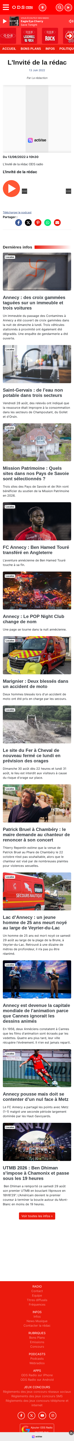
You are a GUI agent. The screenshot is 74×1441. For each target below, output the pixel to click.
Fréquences (37, 1304)
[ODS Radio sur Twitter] (31, 1415)
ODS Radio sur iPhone (37, 1375)
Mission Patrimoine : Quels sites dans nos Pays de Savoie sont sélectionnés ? (36, 473)
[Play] (5, 21)
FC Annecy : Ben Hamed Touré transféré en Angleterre (36, 550)
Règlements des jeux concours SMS (37, 1396)
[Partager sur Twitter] (27, 224)
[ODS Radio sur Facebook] (21, 1415)
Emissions (37, 1342)
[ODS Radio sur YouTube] (42, 1415)
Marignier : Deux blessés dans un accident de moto (35, 684)
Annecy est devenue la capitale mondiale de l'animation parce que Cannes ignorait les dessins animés (36, 1013)
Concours (37, 1346)
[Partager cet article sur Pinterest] (37, 224)
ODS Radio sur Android (37, 1379)
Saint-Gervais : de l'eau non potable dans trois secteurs (33, 392)
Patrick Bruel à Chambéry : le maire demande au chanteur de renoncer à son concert (36, 834)
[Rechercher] (59, 7)
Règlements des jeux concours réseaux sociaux (37, 1391)
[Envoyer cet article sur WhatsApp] (46, 224)
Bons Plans (31, 48)
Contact (37, 1291)
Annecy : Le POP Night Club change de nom (33, 619)
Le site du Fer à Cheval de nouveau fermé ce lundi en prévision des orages (32, 755)
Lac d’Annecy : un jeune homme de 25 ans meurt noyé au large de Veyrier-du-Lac (35, 922)
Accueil (9, 48)
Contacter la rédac (37, 1325)
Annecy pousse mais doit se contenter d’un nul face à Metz (35, 1096)
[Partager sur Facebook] (17, 224)
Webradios (37, 1363)
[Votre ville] (42, 7)
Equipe (37, 1295)
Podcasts (37, 1358)
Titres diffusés (37, 1300)
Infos (50, 48)
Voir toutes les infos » (37, 1216)
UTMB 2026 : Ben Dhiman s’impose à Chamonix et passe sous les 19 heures (36, 1173)
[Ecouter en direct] (68, 7)
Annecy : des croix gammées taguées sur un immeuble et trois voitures (34, 302)
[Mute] (71, 21)
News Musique (37, 1321)
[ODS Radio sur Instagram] (52, 1415)
